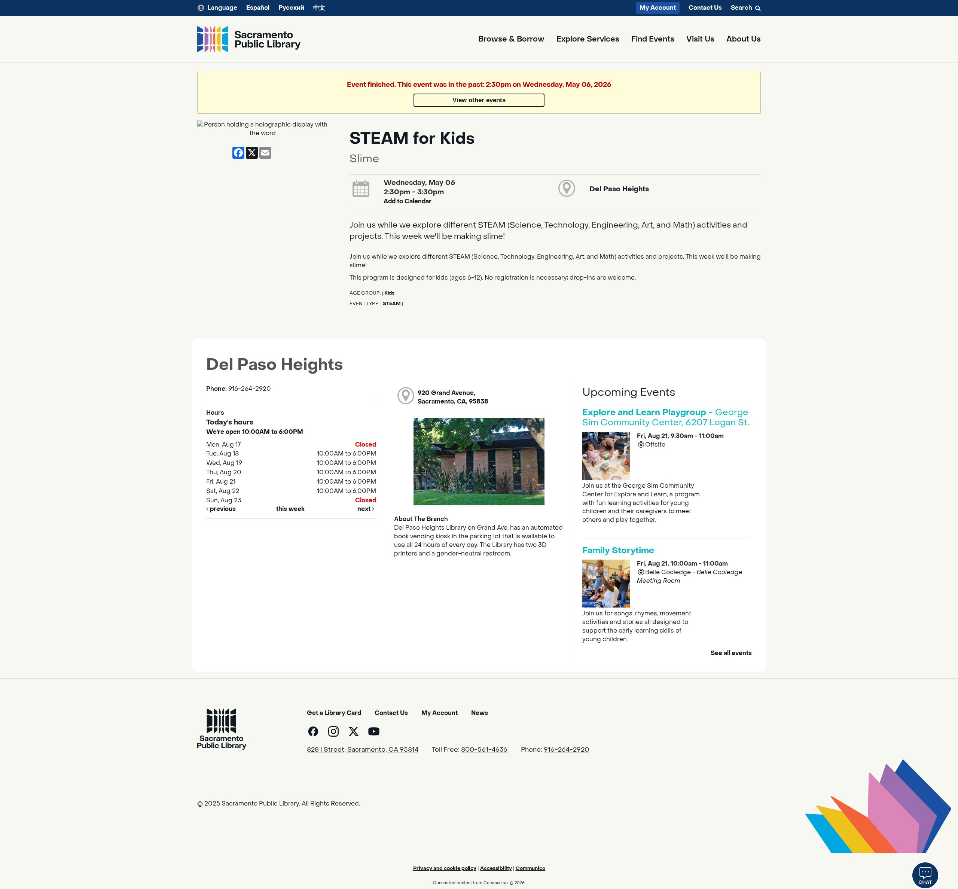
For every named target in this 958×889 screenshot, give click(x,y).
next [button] (364, 509)
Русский (291, 8)
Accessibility (496, 868)
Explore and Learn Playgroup (665, 418)
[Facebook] (313, 731)
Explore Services (587, 39)
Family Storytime (618, 550)
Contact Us (705, 8)
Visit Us (700, 39)
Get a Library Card (334, 713)
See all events (731, 653)
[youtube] (373, 731)
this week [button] (290, 509)
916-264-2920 (566, 750)
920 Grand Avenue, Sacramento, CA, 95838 (453, 397)
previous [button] (222, 509)
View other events (479, 100)
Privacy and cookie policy (444, 868)
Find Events (652, 39)
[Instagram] (333, 731)
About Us (743, 39)
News (479, 713)
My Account (658, 8)
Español (257, 8)
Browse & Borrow (511, 39)
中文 (319, 8)
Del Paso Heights (619, 189)
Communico (530, 868)
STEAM (392, 304)
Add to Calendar (407, 201)
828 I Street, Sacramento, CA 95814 (362, 750)
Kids (389, 293)
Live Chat (925, 875)
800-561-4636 (484, 750)
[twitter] (353, 731)
